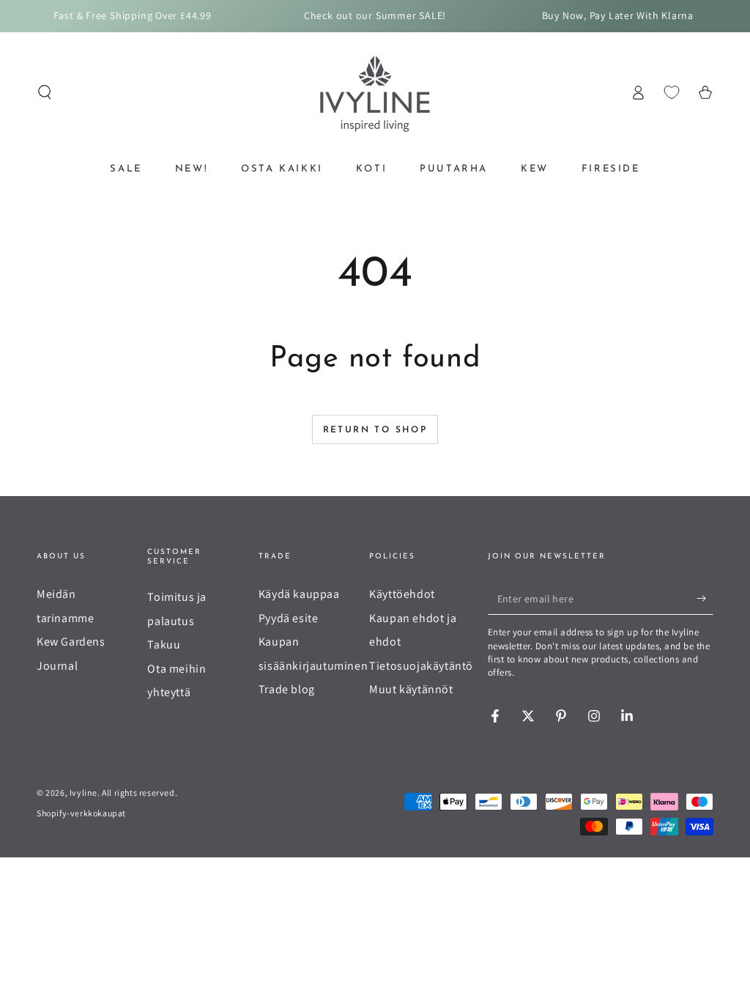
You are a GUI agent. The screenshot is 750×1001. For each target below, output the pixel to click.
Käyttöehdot (402, 594)
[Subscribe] (705, 598)
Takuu (163, 644)
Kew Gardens (71, 641)
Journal (57, 665)
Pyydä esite (289, 618)
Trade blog (287, 689)
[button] (45, 92)
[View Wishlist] (671, 92)
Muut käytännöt (411, 689)
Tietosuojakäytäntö (421, 665)
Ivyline (83, 792)
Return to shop (375, 430)
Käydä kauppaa (299, 594)
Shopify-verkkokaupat (81, 813)
